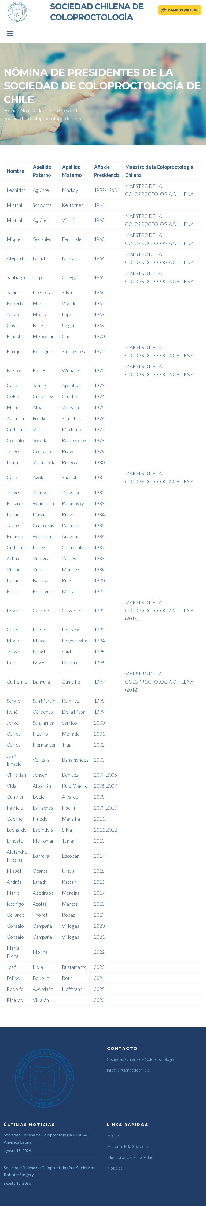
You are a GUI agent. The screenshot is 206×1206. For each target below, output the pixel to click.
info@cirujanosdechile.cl (128, 1069)
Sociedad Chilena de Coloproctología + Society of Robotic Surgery (49, 1171)
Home (10, 110)
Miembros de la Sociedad (130, 1157)
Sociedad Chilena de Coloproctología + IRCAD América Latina (46, 1138)
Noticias (114, 1167)
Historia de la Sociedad (128, 1146)
